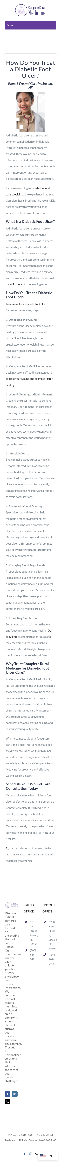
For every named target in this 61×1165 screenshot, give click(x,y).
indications (15, 284)
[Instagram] (15, 1094)
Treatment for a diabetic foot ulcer (26, 304)
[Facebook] (7, 1094)
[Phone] (7, 1101)
